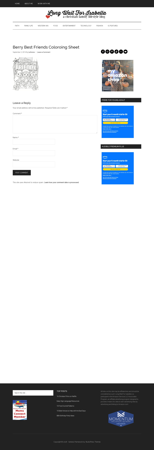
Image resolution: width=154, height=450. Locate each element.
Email (15, 149)
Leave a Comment (43, 52)
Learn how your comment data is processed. (61, 182)
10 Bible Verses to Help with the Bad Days (71, 411)
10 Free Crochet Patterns (65, 406)
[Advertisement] (77, 34)
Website (16, 160)
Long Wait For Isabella (77, 14)
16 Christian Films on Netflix (66, 396)
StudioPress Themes (93, 442)
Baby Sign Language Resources (68, 401)
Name (16, 137)
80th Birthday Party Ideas (65, 416)
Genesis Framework (75, 442)
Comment (17, 113)
